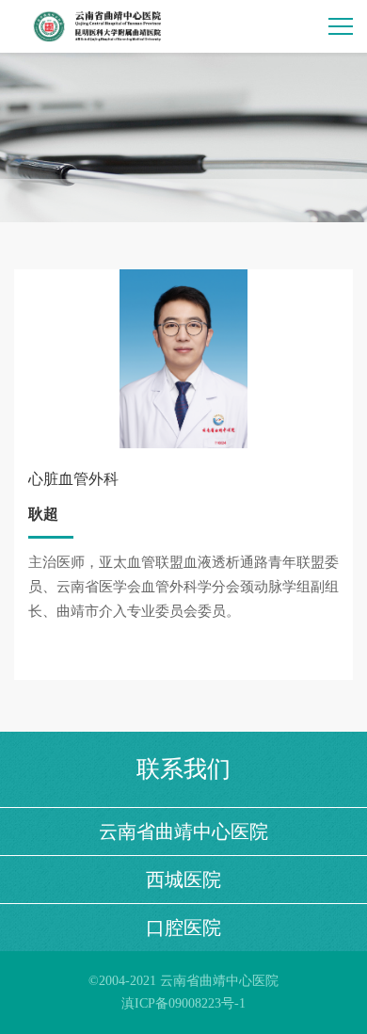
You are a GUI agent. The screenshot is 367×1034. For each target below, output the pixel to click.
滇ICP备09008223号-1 (183, 1003)
